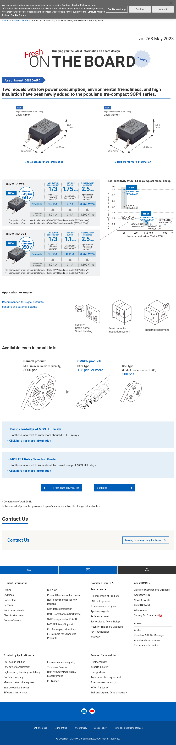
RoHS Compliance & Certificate (64, 614)
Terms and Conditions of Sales (128, 728)
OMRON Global (40, 728)
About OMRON (142, 595)
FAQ (29, 570)
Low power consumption (17, 667)
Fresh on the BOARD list (66, 487)
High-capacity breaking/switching (22, 672)
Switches (9, 595)
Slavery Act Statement (146, 615)
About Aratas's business (147, 640)
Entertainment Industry (103, 682)
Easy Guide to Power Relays (105, 621)
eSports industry (99, 667)
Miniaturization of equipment (19, 682)
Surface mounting (14, 677)
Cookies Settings (117, 9)
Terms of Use (60, 728)
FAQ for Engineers (100, 601)
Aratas (137, 630)
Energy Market (98, 672)
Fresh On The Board (21, 20)
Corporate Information (146, 645)
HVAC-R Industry (99, 687)
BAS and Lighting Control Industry (109, 692)
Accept (163, 9)
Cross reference (12, 620)
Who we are (140, 610)
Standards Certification (59, 608)
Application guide (100, 611)
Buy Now (52, 590)
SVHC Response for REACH (62, 619)
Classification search (15, 615)
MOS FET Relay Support (60, 624)
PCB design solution (14, 662)
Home (5, 20)
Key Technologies (100, 631)
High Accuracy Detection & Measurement (61, 673)
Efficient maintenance (16, 692)
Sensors (8, 605)
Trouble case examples (103, 606)
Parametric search (14, 610)
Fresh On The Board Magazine (107, 626)
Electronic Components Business (152, 589)
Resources (97, 589)
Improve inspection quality (61, 662)
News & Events (142, 600)
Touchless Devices (57, 667)
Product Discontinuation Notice (64, 595)
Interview (96, 637)
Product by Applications (17, 655)
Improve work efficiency (16, 687)
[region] (88, 9)
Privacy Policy (80, 728)
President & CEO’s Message (149, 635)
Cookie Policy (100, 728)
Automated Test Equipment (106, 677)
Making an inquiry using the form (143, 540)
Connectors (10, 600)
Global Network (142, 605)
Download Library (101, 583)
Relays (7, 589)
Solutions (102, 487)
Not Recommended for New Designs (62, 601)
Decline (140, 9)
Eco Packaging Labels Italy (61, 629)
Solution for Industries (103, 655)
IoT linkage (53, 681)
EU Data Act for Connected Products (61, 636)
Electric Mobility (99, 662)
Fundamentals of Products (105, 596)
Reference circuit (100, 616)
